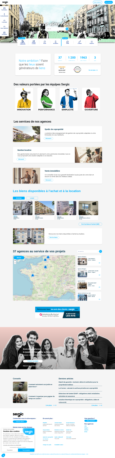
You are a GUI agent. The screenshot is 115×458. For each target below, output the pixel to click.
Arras (85, 431)
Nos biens (65, 38)
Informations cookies (48, 454)
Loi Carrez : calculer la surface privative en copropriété (78, 388)
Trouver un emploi (32, 361)
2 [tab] (28, 242)
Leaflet (61, 300)
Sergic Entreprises (70, 422)
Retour (19, 258)
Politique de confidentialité (71, 454)
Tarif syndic (68, 437)
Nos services (22, 38)
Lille (85, 426)
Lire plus (49, 405)
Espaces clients (20, 421)
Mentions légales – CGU (83, 454)
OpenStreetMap (67, 300)
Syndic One (68, 429)
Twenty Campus (58, 422)
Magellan (45, 422)
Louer (32, 198)
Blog (31, 454)
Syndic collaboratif (59, 437)
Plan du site (40, 454)
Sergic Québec (46, 429)
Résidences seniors (59, 429)
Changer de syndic (47, 444)
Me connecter (108, 2)
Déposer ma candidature (30, 366)
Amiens (86, 429)
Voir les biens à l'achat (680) (90, 224)
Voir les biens (54, 237)
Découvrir (48, 138)
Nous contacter (97, 2)
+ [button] (15, 260)
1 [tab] (27, 242)
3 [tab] (29, 242)
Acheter (19, 198)
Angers (86, 428)
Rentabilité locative (59, 444)
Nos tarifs (35, 454)
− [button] (15, 263)
